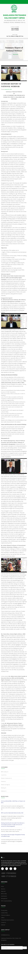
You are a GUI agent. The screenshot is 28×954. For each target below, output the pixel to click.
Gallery (2, 917)
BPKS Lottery (4, 771)
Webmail (3, 924)
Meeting (3, 788)
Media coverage (5, 784)
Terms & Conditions (5, 915)
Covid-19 (3, 775)
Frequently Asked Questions (7, 920)
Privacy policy (4, 910)
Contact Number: (15, 27)
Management (4, 898)
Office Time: (14, 34)
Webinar (3, 791)
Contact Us (3, 922)
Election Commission (6, 778)
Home (10, 54)
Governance (4, 896)
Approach (3, 891)
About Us (3, 889)
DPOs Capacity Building (6, 901)
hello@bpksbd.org (5, 935)
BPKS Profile (4, 893)
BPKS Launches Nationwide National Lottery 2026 (12, 813)
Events (3, 781)
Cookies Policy (4, 912)
